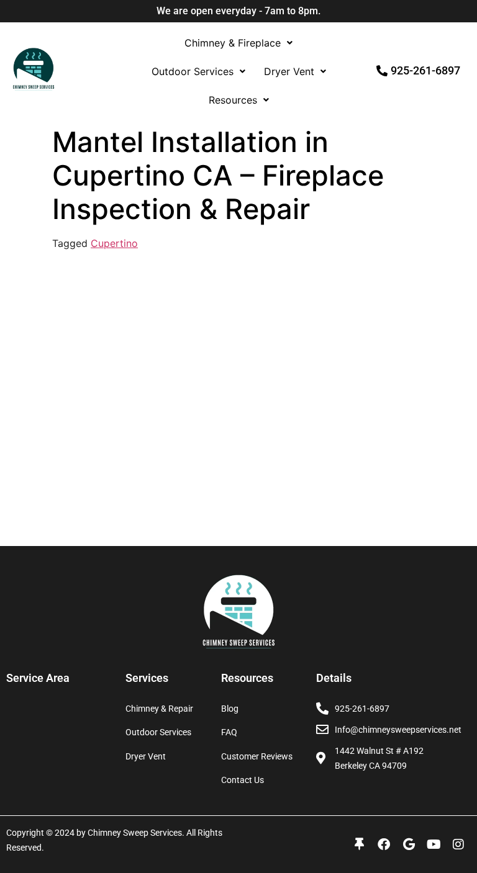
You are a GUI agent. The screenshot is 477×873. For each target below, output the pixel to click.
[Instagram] (458, 844)
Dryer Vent (289, 71)
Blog (229, 709)
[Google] (408, 844)
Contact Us (242, 780)
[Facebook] (383, 844)
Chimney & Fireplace (232, 43)
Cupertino (114, 243)
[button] (238, 43)
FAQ (229, 732)
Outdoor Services (193, 71)
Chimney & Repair (159, 709)
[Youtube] (433, 844)
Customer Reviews (257, 756)
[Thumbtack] (359, 844)
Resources (233, 100)
